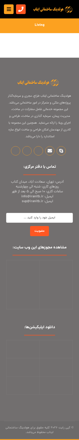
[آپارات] (38, 150)
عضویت (39, 231)
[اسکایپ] (61, 150)
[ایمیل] (49, 150)
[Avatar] (64, 35)
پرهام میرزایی (48, 34)
